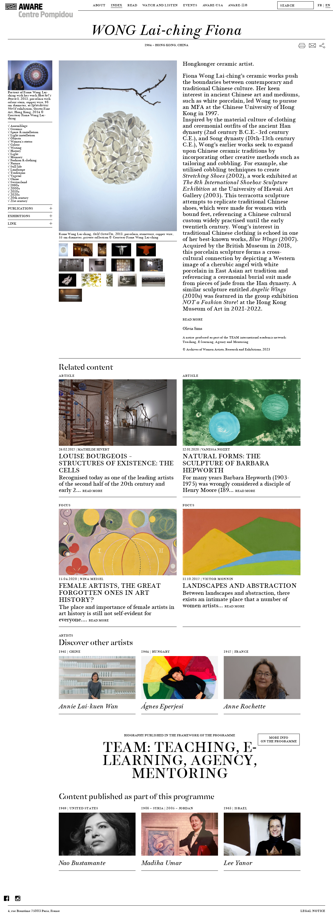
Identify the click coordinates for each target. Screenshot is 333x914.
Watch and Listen (160, 5)
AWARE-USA (213, 5)
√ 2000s (14, 188)
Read (132, 5)
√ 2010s (13, 191)
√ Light (13, 154)
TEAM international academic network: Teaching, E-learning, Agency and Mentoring (235, 339)
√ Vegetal (14, 175)
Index (116, 5)
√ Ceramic (15, 129)
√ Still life (15, 166)
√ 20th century (18, 197)
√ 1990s (13, 185)
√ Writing (15, 147)
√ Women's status (20, 141)
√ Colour (14, 144)
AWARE (238, 5)
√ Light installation (21, 135)
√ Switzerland (17, 182)
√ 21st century (17, 200)
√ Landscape (16, 169)
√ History (14, 150)
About (99, 5)
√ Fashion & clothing (22, 160)
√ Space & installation (23, 132)
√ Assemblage (18, 125)
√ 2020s (14, 194)
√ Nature (14, 163)
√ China (13, 179)
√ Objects (14, 138)
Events (190, 5)
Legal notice (312, 910)
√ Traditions (16, 172)
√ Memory (15, 157)
